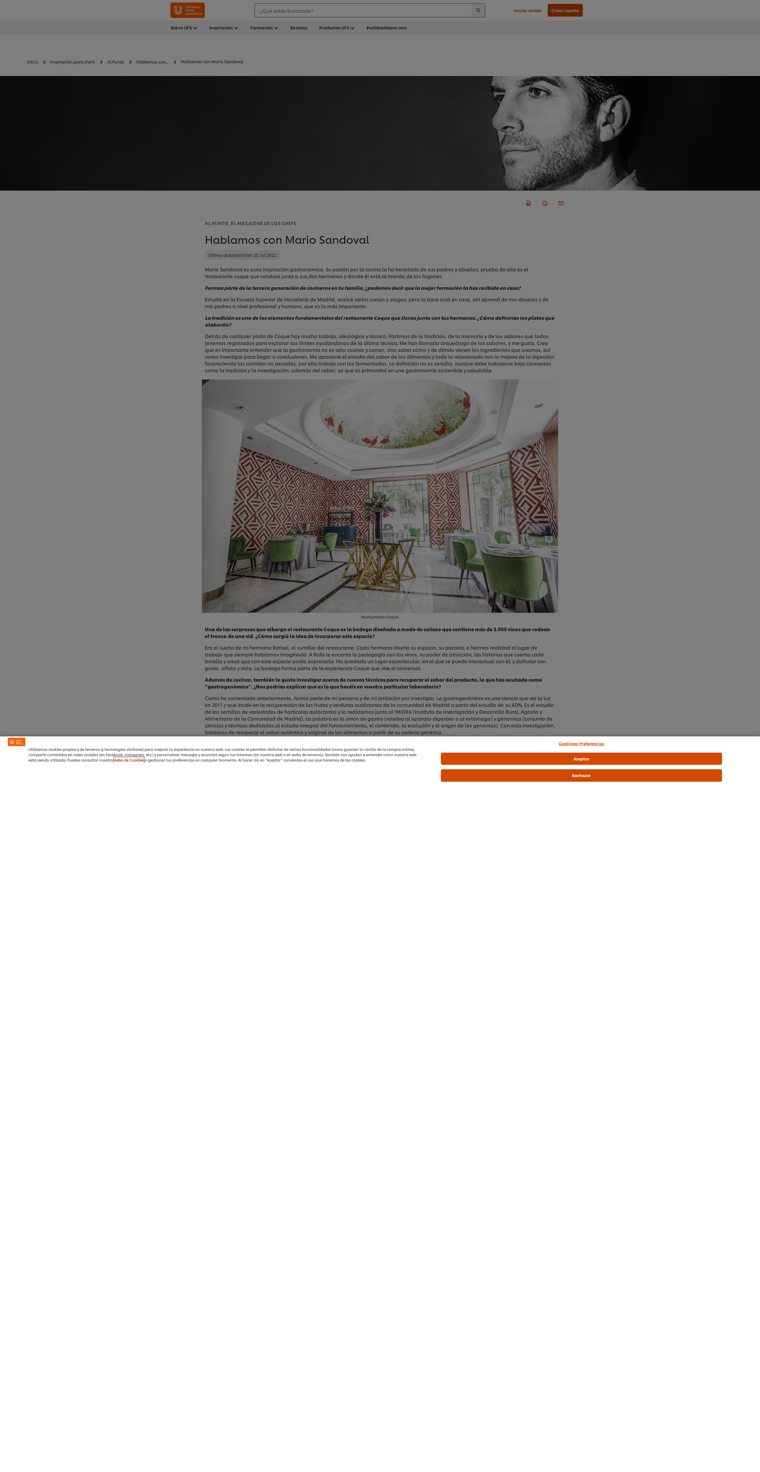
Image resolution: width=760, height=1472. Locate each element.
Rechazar (581, 775)
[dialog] (380, 1104)
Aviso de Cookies (129, 759)
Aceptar (581, 758)
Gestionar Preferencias (581, 743)
